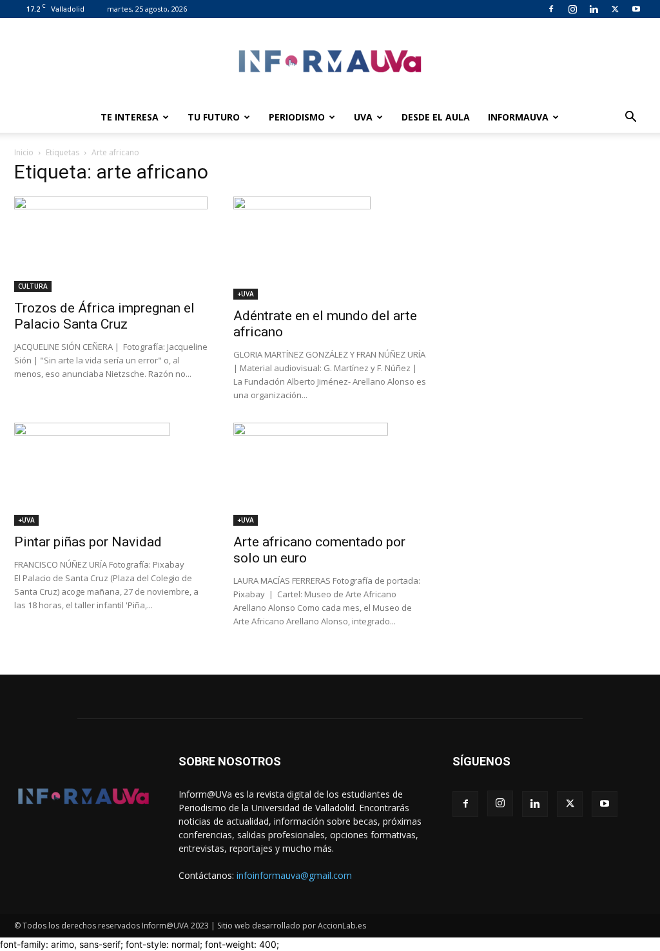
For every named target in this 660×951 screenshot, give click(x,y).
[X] (615, 9)
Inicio (24, 152)
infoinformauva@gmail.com (294, 875)
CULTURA (33, 286)
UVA (363, 117)
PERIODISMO (297, 117)
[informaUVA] (330, 61)
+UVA (245, 293)
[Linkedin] (593, 9)
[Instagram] (572, 9)
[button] (630, 118)
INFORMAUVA (518, 117)
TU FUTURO (214, 117)
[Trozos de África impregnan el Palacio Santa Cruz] (111, 244)
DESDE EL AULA (436, 117)
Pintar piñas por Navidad (88, 542)
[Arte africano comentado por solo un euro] (330, 474)
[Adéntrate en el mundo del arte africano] (330, 248)
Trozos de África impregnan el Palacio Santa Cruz (104, 316)
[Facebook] (551, 9)
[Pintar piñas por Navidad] (111, 474)
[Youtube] (636, 9)
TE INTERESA (130, 117)
